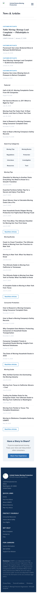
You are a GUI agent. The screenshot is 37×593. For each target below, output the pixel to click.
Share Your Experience (18, 456)
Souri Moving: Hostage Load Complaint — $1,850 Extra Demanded (17, 61)
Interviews (10, 160)
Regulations (10, 155)
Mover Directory (8, 505)
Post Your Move (8, 499)
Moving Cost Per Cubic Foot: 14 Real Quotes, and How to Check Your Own (17, 112)
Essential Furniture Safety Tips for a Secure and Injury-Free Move (16, 191)
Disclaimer (30, 583)
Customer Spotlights (10, 26)
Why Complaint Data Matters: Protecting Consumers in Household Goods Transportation (18, 331)
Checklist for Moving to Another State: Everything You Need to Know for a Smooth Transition (17, 179)
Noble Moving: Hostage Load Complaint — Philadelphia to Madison (16, 32)
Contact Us (6, 534)
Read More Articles (11, 232)
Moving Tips (10, 149)
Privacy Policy (7, 583)
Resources (10, 165)
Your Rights (6, 522)
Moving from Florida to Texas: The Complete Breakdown (16, 409)
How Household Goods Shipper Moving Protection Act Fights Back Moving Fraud (18, 212)
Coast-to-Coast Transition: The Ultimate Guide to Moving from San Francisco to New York (18, 244)
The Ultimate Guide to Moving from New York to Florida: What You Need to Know (18, 276)
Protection (26, 155)
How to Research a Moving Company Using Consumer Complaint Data (17, 122)
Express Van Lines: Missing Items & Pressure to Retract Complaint (16, 74)
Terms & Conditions (18, 583)
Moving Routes (26, 149)
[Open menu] (32, 4)
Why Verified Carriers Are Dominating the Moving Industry (17, 376)
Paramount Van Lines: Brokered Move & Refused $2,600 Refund (18, 49)
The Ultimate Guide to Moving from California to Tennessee (16, 266)
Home (5, 497)
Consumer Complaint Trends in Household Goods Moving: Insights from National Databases (18, 343)
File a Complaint (8, 531)
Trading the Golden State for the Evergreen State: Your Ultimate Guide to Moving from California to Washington (18, 398)
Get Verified (6, 549)
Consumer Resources (9, 517)
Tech (26, 165)
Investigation (26, 160)
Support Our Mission (9, 551)
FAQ (4, 537)
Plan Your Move (8, 508)
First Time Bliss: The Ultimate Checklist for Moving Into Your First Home (17, 222)
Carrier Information (9, 546)
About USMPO (7, 502)
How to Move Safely (9, 519)
